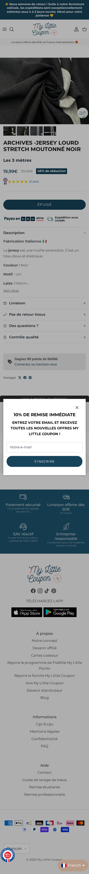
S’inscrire (44, 461)
